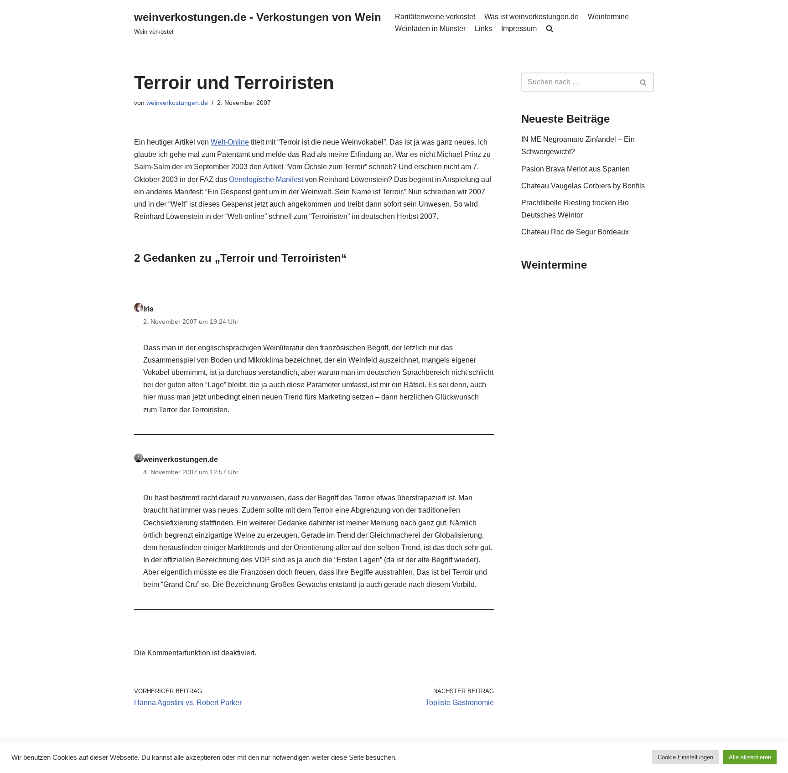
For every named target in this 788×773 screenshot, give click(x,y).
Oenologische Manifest (266, 179)
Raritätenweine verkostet (435, 17)
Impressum (519, 28)
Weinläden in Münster (430, 28)
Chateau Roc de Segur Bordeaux (575, 232)
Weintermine (608, 17)
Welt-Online (230, 142)
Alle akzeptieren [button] (750, 757)
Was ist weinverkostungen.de (531, 17)
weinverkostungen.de (177, 102)
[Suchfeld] (643, 82)
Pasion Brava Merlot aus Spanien (575, 169)
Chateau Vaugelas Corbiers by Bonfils (583, 186)
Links (483, 28)
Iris (148, 309)
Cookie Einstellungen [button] (685, 757)
